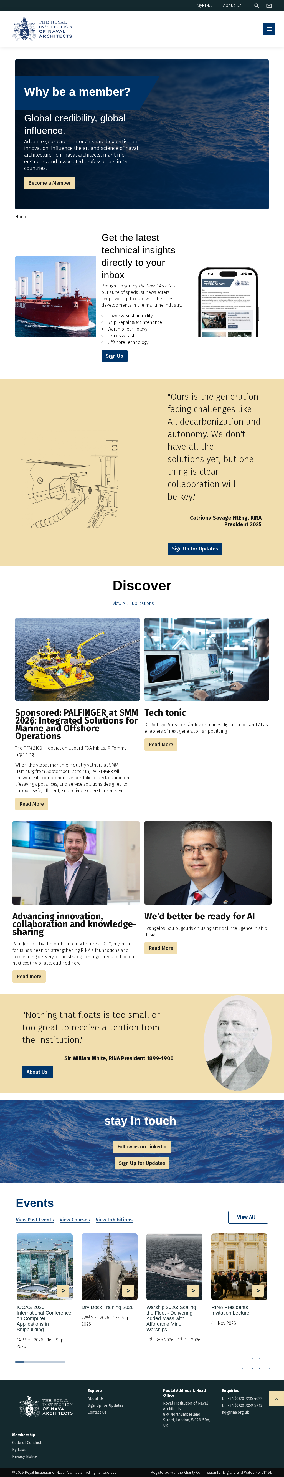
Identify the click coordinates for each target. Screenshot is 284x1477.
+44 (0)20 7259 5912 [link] (244, 1405)
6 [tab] (61, 1362)
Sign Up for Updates (105, 1405)
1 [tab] (19, 1362)
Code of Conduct (26, 1442)
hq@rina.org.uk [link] (235, 1412)
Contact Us (97, 1412)
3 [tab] (36, 1362)
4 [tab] (44, 1362)
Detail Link (45, 1291)
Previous (247, 1363)
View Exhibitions (114, 1220)
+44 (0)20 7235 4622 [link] (244, 1398)
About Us (37, 1072)
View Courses (75, 1220)
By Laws (19, 1449)
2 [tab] (28, 1362)
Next (264, 1363)
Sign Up (114, 356)
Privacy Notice (24, 1456)
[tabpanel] (45, 1293)
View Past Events (35, 1220)
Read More (32, 804)
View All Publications (133, 603)
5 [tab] (53, 1362)
